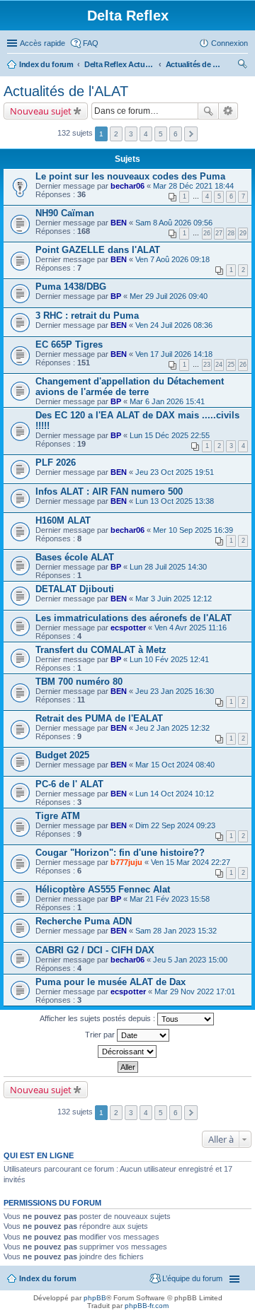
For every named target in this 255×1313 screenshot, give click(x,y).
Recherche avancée (228, 110)
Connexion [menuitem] (229, 43)
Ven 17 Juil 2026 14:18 (173, 354)
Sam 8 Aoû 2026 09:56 (173, 222)
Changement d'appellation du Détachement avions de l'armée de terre (129, 386)
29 (242, 233)
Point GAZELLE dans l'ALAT (97, 250)
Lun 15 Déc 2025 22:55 (170, 435)
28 (230, 233)
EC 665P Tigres (69, 344)
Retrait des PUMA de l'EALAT (99, 718)
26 (206, 233)
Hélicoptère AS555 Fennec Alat (102, 889)
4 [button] (146, 134)
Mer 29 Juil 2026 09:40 (169, 296)
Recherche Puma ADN (83, 921)
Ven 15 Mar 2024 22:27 (190, 862)
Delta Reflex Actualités (119, 64)
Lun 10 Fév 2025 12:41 (169, 659)
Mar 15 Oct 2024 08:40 (175, 764)
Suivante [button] (191, 133)
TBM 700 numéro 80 (79, 681)
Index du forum (46, 64)
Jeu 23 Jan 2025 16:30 (174, 691)
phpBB (95, 1298)
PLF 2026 (55, 462)
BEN (118, 222)
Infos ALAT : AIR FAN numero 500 (109, 491)
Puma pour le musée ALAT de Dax (110, 982)
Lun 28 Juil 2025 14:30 (168, 567)
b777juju (126, 862)
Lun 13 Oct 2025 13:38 (174, 501)
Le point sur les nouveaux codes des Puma (130, 176)
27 (218, 233)
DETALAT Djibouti (74, 589)
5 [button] (161, 134)
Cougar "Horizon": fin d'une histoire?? (120, 852)
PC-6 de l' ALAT (69, 784)
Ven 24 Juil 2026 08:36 (173, 325)
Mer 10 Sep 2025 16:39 (193, 530)
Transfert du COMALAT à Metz (100, 649)
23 (206, 364)
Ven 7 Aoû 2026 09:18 (172, 259)
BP (115, 296)
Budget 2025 (62, 755)
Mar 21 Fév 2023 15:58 (170, 899)
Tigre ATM (57, 816)
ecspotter (128, 627)
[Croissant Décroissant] (127, 1051)
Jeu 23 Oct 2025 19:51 (174, 472)
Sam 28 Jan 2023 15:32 (176, 930)
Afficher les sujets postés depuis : (98, 1018)
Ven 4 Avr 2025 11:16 (190, 627)
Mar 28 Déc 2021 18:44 (193, 186)
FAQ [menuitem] (90, 43)
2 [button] (116, 134)
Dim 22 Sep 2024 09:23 (175, 825)
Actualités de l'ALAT (194, 64)
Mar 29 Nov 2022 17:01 (194, 991)
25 (230, 364)
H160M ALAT (63, 520)
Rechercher (208, 110)
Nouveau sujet (41, 111)
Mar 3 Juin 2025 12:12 (173, 598)
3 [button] (131, 134)
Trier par (101, 1034)
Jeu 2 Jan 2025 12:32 (172, 728)
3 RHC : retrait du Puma (87, 315)
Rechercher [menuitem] (242, 65)
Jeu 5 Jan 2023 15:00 (190, 959)
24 (218, 364)
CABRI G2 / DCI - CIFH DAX (94, 950)
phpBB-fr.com (147, 1305)
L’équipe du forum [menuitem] (192, 1278)
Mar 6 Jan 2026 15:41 (167, 401)
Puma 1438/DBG (70, 286)
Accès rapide (42, 43)
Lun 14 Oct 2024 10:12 (174, 793)
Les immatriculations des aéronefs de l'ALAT (133, 618)
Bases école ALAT (74, 557)
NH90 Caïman (64, 213)
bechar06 (127, 186)
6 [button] (176, 134)
